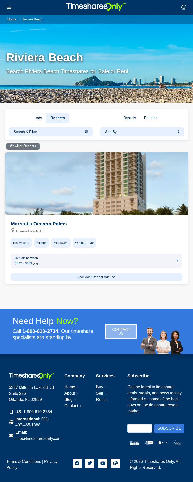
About (69, 393)
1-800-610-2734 (37, 412)
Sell (99, 393)
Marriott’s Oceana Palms (39, 223)
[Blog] (115, 463)
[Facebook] (77, 463)
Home (69, 387)
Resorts (58, 118)
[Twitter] (89, 463)
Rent (100, 399)
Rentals (129, 118)
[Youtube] (102, 463)
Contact (71, 406)
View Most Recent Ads (93, 277)
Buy (99, 387)
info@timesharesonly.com (38, 438)
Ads (39, 118)
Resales (150, 118)
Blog (68, 399)
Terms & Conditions (23, 461)
